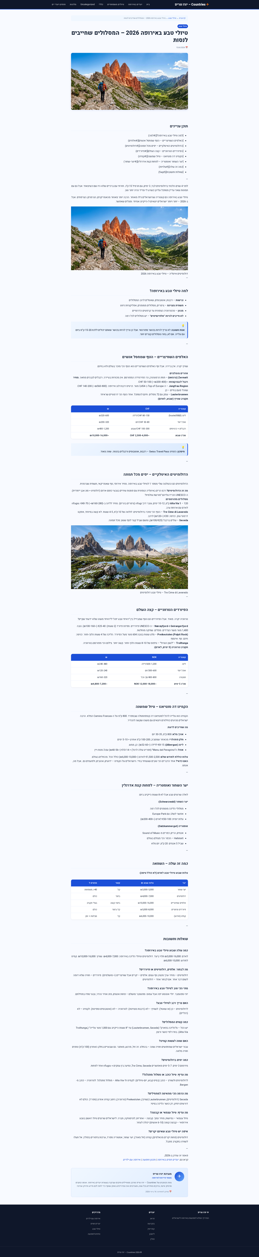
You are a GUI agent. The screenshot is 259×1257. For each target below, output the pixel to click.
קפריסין (151, 1228)
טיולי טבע (172, 18)
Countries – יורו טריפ (190, 4)
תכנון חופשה (148, 1160)
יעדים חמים (95, 1223)
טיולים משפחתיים (115, 4)
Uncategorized (87, 4)
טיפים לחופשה (94, 1234)
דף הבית (182, 18)
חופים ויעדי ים (59, 4)
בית (148, 4)
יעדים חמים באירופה (168, 1160)
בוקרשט (151, 1223)
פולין (152, 1239)
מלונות (73, 4)
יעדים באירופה (135, 4)
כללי (101, 4)
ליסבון (152, 1234)
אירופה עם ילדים (131, 1160)
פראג (152, 1218)
